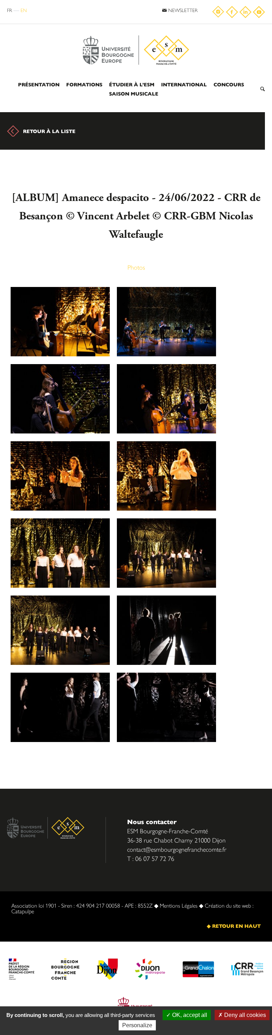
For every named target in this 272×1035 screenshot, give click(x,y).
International (184, 84)
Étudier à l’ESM (131, 84)
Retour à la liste (49, 130)
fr (9, 9)
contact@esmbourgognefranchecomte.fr (176, 849)
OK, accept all (189, 1015)
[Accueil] (136, 32)
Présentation (39, 84)
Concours (229, 84)
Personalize (137, 1025)
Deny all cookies (244, 1015)
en (24, 9)
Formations (84, 84)
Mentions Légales (179, 905)
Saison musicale (133, 93)
